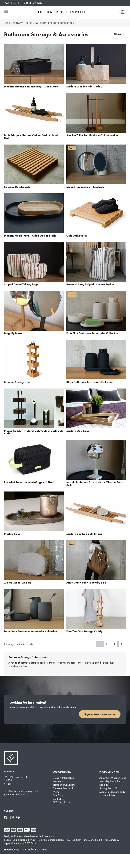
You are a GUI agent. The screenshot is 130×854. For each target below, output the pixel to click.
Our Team (58, 795)
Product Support (110, 771)
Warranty (58, 781)
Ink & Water (41, 849)
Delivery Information (63, 778)
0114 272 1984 (34, 3)
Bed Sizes (104, 784)
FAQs (56, 792)
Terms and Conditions (64, 784)
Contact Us (58, 799)
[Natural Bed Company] (61, 12)
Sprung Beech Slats (109, 788)
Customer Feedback (63, 788)
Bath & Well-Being (23, 22)
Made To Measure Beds (112, 792)
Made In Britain (107, 795)
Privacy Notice (11, 849)
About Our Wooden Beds (112, 778)
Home (7, 22)
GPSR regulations (62, 802)
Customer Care (62, 771)
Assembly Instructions (110, 781)
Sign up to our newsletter (99, 714)
